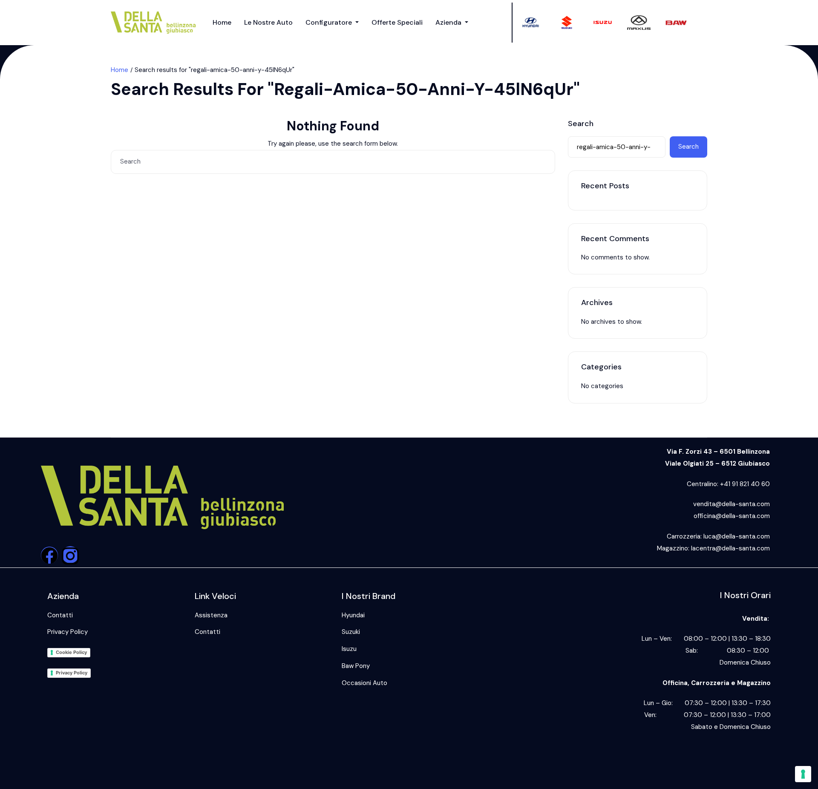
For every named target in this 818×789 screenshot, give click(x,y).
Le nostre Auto (268, 22)
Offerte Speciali (397, 22)
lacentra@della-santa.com (730, 548)
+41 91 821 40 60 (745, 484)
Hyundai (353, 615)
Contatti (60, 615)
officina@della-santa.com (732, 516)
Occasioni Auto (364, 683)
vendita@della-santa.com (731, 504)
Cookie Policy (71, 652)
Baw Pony (356, 666)
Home (222, 22)
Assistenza (211, 615)
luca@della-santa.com (736, 536)
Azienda (449, 22)
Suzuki (351, 632)
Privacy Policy (67, 632)
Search (580, 124)
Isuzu (349, 649)
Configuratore (329, 22)
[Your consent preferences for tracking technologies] (803, 774)
